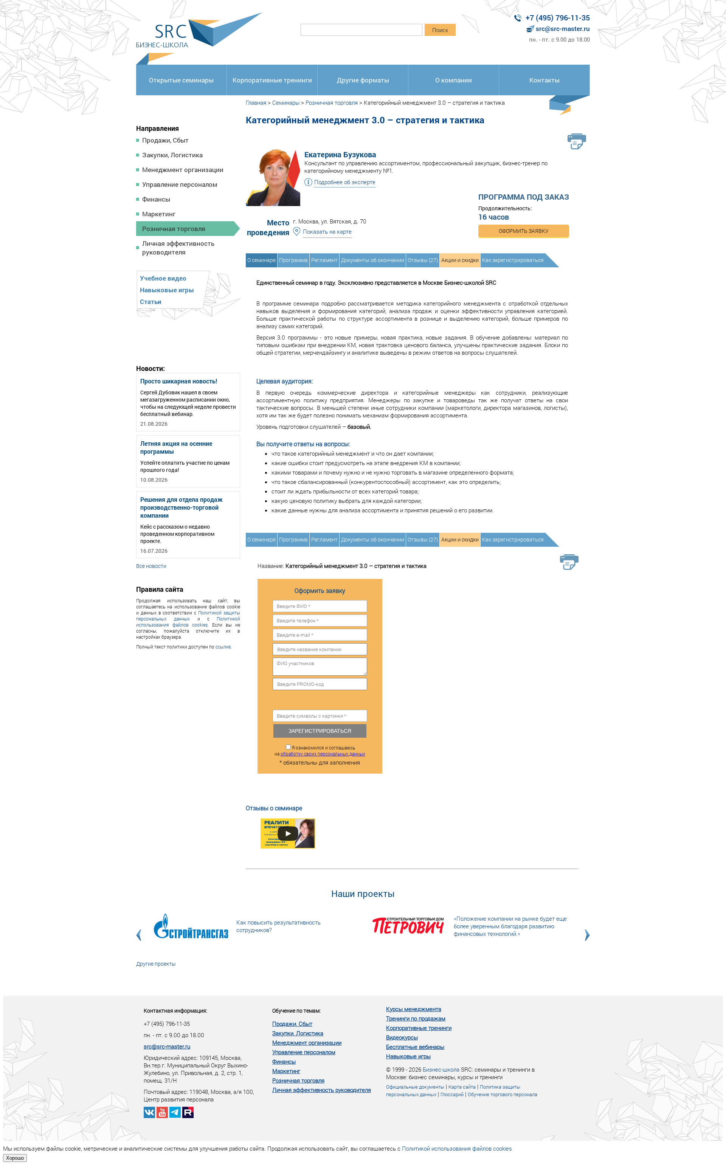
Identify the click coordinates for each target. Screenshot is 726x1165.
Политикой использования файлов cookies (188, 622)
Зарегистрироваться (320, 731)
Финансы (156, 199)
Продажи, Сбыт (165, 140)
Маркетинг (158, 213)
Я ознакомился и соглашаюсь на (320, 751)
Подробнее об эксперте (344, 182)
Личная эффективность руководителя (178, 247)
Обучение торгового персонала (502, 1094)
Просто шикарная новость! (178, 381)
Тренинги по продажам (415, 1018)
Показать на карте (327, 231)
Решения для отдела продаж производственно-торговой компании (181, 507)
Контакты (544, 80)
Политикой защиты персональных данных (188, 616)
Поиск (440, 30)
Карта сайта (462, 1086)
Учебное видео (163, 278)
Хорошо (15, 1158)
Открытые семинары (181, 80)
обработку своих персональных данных (323, 754)
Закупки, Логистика (172, 154)
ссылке (223, 647)
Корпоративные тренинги (272, 80)
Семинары (285, 102)
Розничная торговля (173, 228)
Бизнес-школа (441, 1069)
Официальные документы (415, 1086)
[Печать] (577, 141)
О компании (453, 80)
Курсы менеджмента (413, 1009)
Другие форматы (363, 80)
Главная (256, 102)
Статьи (150, 301)
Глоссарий (452, 1094)
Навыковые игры (167, 289)
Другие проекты (156, 963)
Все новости (151, 565)
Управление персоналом (179, 184)
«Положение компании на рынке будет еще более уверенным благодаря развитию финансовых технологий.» (510, 926)
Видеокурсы (402, 1037)
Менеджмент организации (182, 169)
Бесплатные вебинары (415, 1046)
